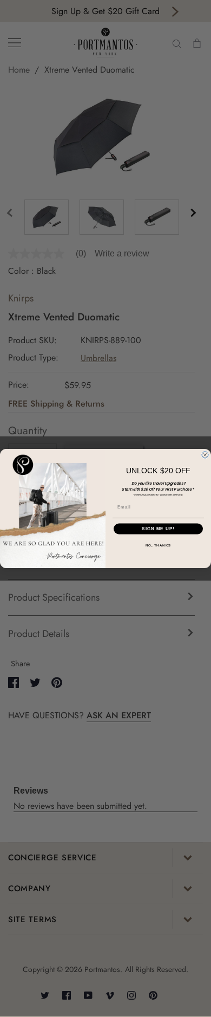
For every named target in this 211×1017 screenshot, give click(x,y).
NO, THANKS (159, 545)
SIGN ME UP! (158, 528)
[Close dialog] (205, 455)
